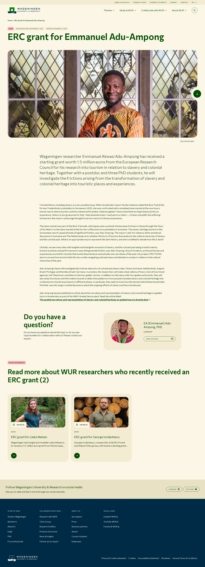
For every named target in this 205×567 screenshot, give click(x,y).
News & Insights (122, 2)
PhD (9, 536)
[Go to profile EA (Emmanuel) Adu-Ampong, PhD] (122, 331)
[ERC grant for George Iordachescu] (77, 455)
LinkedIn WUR (110, 516)
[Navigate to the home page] (24, 10)
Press (74, 521)
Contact (184, 2)
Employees (76, 541)
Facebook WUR (110, 526)
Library (173, 2)
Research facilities (48, 526)
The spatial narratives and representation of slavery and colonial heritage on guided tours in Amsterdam (94, 299)
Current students (158, 2)
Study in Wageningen (17, 516)
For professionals (15, 541)
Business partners (80, 526)
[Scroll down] (197, 94)
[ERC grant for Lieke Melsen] (14, 455)
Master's (11, 526)
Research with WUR (48, 516)
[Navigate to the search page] (194, 10)
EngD (10, 531)
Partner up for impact (49, 541)
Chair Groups (45, 521)
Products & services (48, 531)
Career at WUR (139, 2)
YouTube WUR (110, 521)
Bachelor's (12, 521)
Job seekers (77, 516)
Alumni (75, 531)
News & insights (47, 536)
